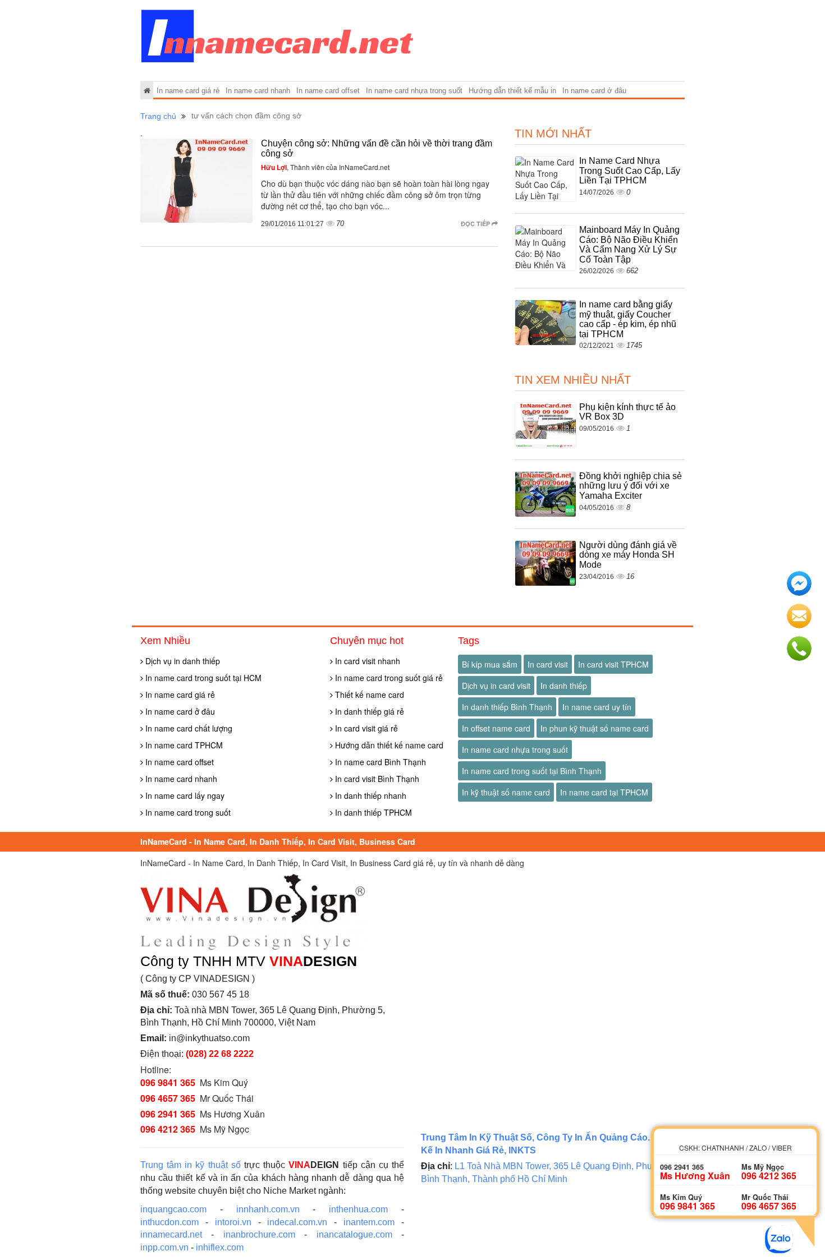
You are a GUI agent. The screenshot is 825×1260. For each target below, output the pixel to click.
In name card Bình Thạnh (379, 761)
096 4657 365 (167, 1098)
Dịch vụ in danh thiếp (181, 660)
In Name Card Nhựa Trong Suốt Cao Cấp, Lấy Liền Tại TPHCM (629, 170)
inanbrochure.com (259, 1234)
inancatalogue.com (354, 1234)
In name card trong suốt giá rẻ (388, 677)
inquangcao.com (173, 1209)
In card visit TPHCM (613, 664)
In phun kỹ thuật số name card (594, 728)
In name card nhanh (258, 90)
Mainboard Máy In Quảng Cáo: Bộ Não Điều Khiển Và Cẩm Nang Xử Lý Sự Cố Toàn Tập (629, 244)
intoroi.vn (233, 1222)
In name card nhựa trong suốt (414, 90)
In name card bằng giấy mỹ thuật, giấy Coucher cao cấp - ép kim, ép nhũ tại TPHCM (627, 319)
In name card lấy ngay (183, 795)
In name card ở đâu (594, 90)
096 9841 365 (167, 1082)
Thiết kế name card (368, 694)
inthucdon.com (169, 1222)
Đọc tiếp (476, 223)
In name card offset (328, 90)
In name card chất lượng (187, 728)
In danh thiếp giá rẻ (368, 711)
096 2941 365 (167, 1113)
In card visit (548, 664)
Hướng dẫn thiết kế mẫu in (512, 90)
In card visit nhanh (366, 660)
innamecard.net (171, 1234)
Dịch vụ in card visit (496, 685)
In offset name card (496, 728)
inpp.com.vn (164, 1247)
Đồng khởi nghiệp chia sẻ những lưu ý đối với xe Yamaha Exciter (630, 485)
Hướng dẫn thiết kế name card (388, 745)
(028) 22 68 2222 (220, 1054)
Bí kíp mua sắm (489, 664)
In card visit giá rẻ (365, 728)
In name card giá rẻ (188, 90)
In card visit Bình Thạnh (376, 778)
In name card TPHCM (183, 745)
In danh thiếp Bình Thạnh (507, 706)
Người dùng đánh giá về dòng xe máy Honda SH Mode (628, 554)
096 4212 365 (167, 1129)
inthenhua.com (358, 1209)
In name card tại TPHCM (604, 792)
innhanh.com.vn (268, 1209)
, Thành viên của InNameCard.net (325, 167)
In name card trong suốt (187, 812)
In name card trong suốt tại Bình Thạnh (532, 770)
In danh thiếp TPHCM (372, 812)
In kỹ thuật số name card (506, 792)
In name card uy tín (596, 706)
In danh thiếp (563, 685)
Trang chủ (158, 116)
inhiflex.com (220, 1247)
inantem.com (369, 1222)
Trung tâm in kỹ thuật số (190, 1165)
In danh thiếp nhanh (369, 795)
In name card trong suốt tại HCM (202, 677)
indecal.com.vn (297, 1222)
